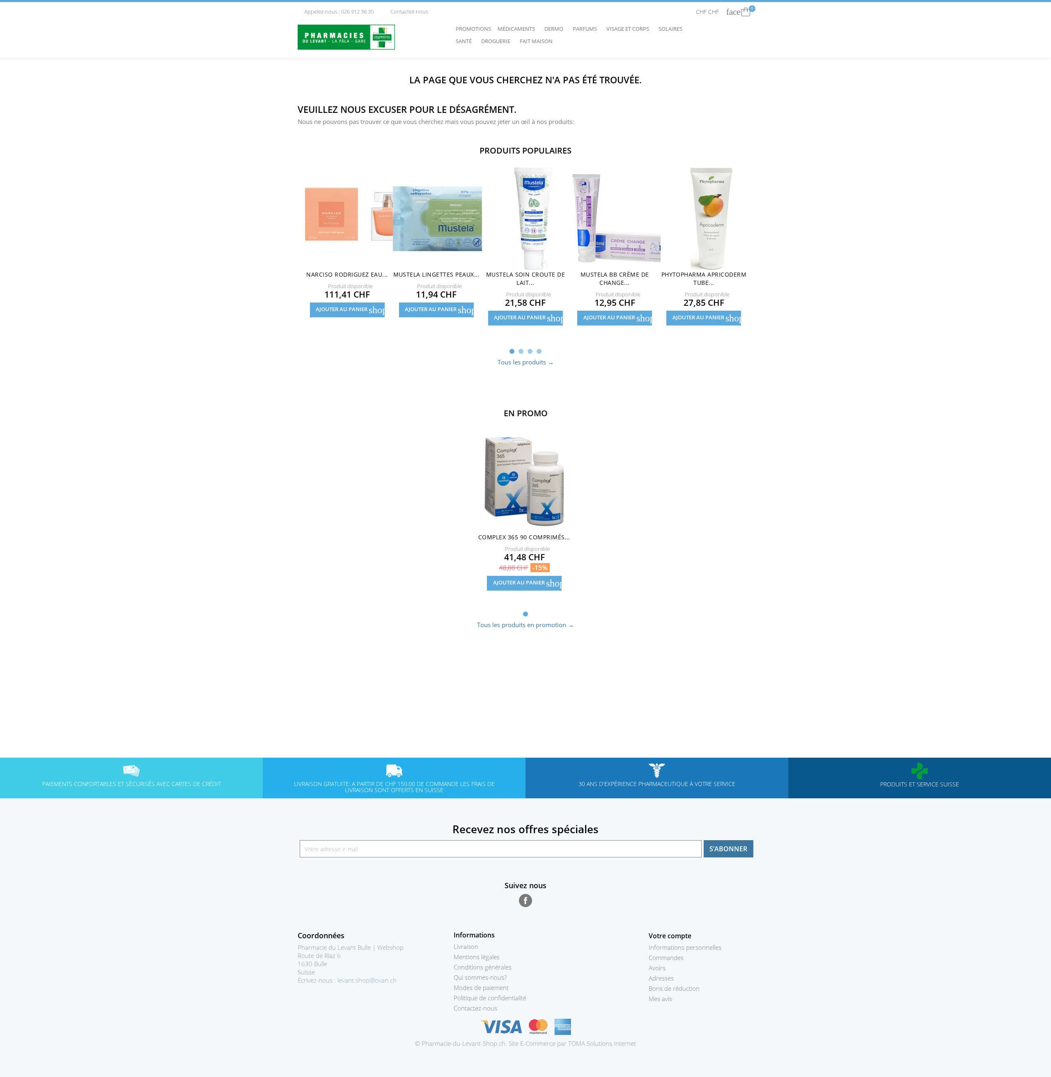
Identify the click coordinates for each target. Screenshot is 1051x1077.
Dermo (555, 28)
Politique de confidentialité (490, 998)
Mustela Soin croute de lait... (525, 278)
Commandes (666, 957)
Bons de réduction (674, 988)
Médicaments (518, 28)
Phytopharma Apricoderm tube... (704, 278)
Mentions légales (477, 957)
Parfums (587, 28)
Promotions (473, 28)
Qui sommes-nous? (480, 977)
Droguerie (497, 41)
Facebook (525, 900)
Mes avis (660, 999)
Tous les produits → (526, 362)
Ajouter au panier (350, 310)
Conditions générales (483, 967)
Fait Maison (536, 41)
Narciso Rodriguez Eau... (347, 274)
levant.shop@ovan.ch (367, 980)
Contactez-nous (406, 11)
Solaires (672, 28)
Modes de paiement (481, 987)
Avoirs (657, 968)
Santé (466, 41)
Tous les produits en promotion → (525, 625)
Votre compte (670, 935)
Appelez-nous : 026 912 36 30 (336, 11)
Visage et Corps (629, 28)
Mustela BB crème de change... (615, 278)
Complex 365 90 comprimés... (524, 537)
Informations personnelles (685, 947)
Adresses (661, 978)
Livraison (466, 946)
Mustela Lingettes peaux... (436, 274)
